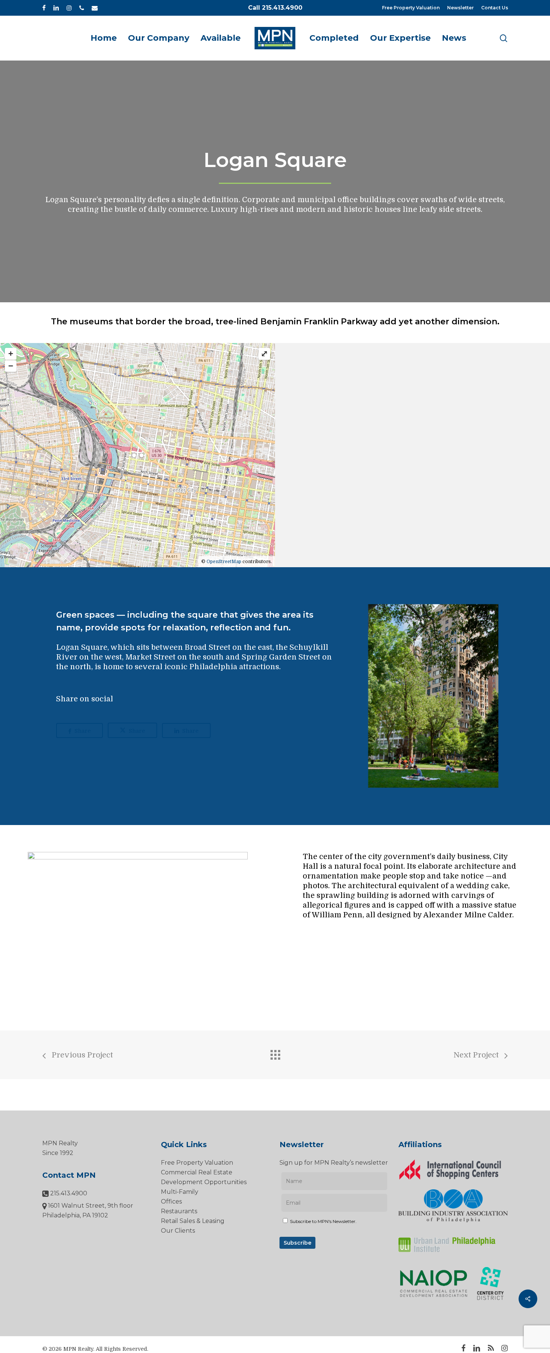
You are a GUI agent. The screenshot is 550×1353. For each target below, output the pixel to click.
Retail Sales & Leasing (192, 1220)
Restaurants (179, 1211)
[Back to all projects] (275, 1052)
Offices (171, 1201)
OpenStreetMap (224, 561)
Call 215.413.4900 (275, 7)
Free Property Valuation (197, 1162)
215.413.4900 (68, 1193)
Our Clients (178, 1230)
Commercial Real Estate (196, 1172)
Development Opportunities (204, 1182)
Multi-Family (179, 1191)
